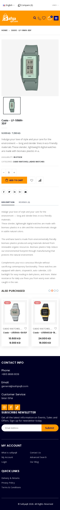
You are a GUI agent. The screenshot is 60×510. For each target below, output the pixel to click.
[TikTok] (17, 407)
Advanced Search (38, 457)
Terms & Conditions (11, 487)
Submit (49, 428)
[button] (49, 290)
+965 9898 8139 (10, 374)
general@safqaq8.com (14, 386)
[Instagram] (4, 407)
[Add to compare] (39, 180)
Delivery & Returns (10, 478)
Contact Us (35, 452)
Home (4, 30)
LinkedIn (14, 192)
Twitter (9, 192)
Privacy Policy (8, 482)
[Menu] (56, 18)
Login (4, 461)
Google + (20, 192)
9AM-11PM (7, 398)
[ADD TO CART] (22, 304)
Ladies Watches (36, 161)
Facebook (3, 192)
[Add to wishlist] (31, 180)
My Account (7, 457)
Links (54, 5)
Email (25, 192)
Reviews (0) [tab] (24, 202)
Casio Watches (20, 161)
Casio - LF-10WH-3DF (12, 122)
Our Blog (34, 461)
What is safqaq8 (9, 452)
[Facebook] (11, 407)
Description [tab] (7, 202)
